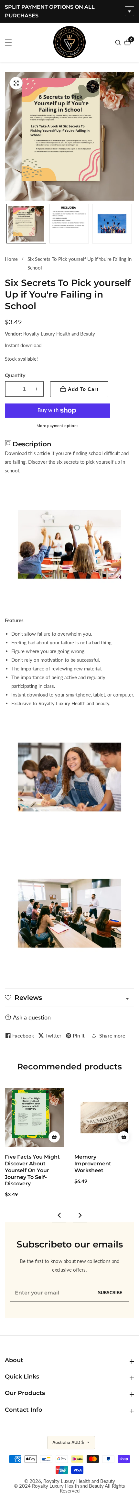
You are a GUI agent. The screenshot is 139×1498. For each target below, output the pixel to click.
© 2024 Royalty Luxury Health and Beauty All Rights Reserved (69, 1488)
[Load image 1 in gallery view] (26, 223)
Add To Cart (83, 389)
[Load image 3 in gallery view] (112, 223)
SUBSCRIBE (110, 1292)
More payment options (58, 425)
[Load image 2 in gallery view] (69, 223)
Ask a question (32, 1017)
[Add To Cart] (54, 1136)
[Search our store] (119, 42)
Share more (112, 1035)
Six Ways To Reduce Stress (100, 1160)
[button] (59, 1215)
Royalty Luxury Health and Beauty (79, 1481)
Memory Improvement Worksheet (23, 1163)
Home (11, 259)
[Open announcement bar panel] (129, 11)
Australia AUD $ (68, 1442)
